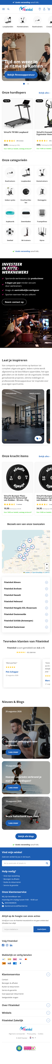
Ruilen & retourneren (12, 882)
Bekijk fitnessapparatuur (21, 74)
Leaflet (27, 572)
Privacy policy (31, 1034)
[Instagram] (7, 945)
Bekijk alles (44, 92)
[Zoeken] (8, 9)
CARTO (46, 572)
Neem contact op (14, 302)
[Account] (44, 9)
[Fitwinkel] (26, 1029)
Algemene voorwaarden (17, 1034)
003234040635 (10, 903)
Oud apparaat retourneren (13, 994)
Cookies (40, 1034)
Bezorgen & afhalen (11, 879)
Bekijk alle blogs (26, 836)
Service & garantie (11, 885)
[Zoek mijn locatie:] (36, 9)
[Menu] (3, 9)
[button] (24, 546)
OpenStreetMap (37, 572)
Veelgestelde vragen (10, 997)
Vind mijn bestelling (12, 876)
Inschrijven (41, 929)
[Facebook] (3, 945)
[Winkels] (39, 9)
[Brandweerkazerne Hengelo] (23, 416)
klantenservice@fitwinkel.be (16, 906)
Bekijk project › (35, 393)
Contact (5, 979)
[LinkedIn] (11, 945)
